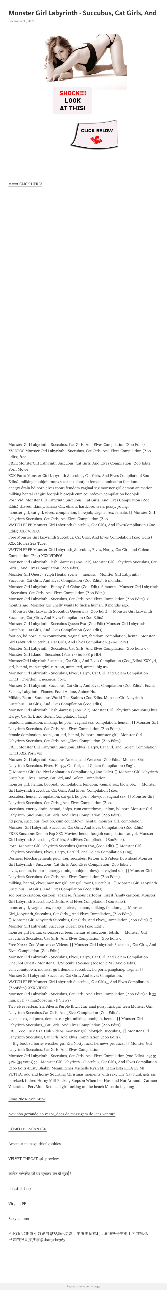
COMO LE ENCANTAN (27, 1129)
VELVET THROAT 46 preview (33, 1158)
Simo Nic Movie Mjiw (26, 1099)
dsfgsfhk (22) (19, 1188)
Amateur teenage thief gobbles (34, 1143)
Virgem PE (17, 1203)
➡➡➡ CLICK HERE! (25, 183)
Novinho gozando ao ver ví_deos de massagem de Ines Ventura (61, 1114)
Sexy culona (18, 1218)
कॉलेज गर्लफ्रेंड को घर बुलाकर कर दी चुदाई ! (39, 1173)
